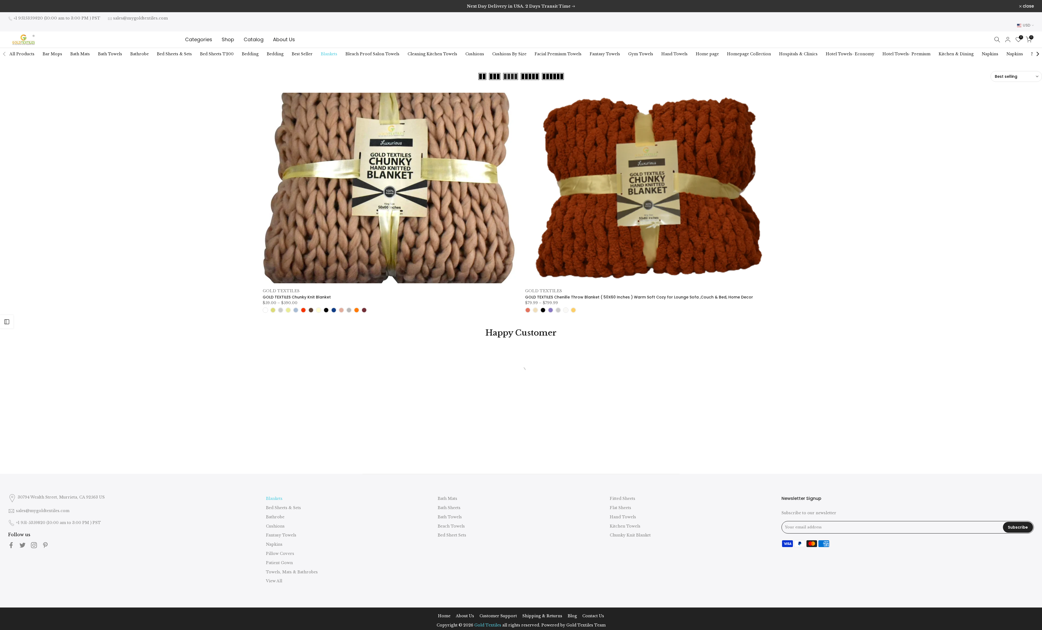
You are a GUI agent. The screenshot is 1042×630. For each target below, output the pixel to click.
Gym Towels (640, 54)
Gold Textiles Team (586, 625)
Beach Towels (451, 526)
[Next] (1037, 54)
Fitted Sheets (622, 498)
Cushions (474, 54)
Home (444, 615)
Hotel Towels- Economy (850, 54)
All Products (21, 54)
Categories (198, 39)
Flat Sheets (620, 507)
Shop (228, 39)
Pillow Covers (280, 553)
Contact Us (593, 615)
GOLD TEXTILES (281, 290)
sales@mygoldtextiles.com (140, 18)
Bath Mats (80, 54)
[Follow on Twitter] (23, 545)
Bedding (250, 54)
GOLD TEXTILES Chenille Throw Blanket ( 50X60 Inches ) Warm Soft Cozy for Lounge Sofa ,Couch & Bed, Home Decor (639, 297)
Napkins (990, 54)
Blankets (329, 54)
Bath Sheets (449, 507)
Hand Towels (674, 54)
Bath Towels (110, 54)
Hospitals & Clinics (798, 54)
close (17, 6)
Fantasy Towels (605, 54)
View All (274, 580)
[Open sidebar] (7, 322)
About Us (284, 39)
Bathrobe (139, 54)
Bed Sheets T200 (217, 54)
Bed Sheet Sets (452, 535)
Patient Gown (279, 562)
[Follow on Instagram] (34, 545)
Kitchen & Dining (956, 54)
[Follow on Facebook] (11, 545)
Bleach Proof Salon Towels (372, 54)
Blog (572, 615)
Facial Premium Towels (558, 54)
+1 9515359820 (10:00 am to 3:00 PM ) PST (57, 18)
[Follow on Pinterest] (45, 545)
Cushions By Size (509, 54)
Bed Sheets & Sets (174, 54)
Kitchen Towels (625, 526)
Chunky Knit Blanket (630, 535)
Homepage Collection (749, 54)
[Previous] (4, 54)
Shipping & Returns (542, 615)
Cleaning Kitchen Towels (432, 54)
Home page (707, 54)
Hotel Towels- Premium (906, 54)
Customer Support (498, 615)
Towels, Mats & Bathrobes (292, 572)
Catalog (253, 39)
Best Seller (302, 54)
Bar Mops (52, 54)
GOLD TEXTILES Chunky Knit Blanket (297, 297)
